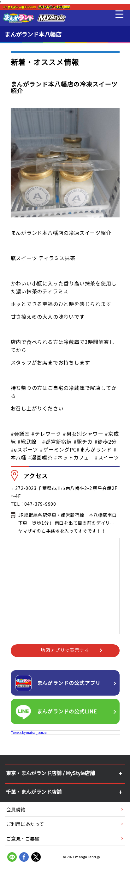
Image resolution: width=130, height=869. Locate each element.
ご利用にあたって (25, 824)
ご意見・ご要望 (22, 838)
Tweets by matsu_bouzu (29, 732)
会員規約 (15, 809)
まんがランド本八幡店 (33, 34)
